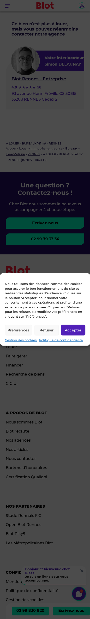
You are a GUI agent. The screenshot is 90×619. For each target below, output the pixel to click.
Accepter (73, 330)
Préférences (18, 330)
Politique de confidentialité (61, 340)
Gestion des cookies (21, 340)
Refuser (47, 330)
